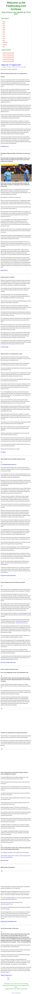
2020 (4, 29)
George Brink (18, 992)
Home (4, 21)
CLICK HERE (3, 852)
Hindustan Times (4, 270)
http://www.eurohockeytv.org (21, 622)
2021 (4, 25)
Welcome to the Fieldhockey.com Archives (16, 6)
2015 (4, 38)
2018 (4, 32)
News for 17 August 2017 (11, 65)
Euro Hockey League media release (8, 575)
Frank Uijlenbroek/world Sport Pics (9, 464)
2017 (4, 34)
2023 (4, 46)
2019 (4, 27)
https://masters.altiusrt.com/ (11, 899)
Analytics (5, 44)
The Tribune (3, 452)
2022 (4, 23)
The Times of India (4, 347)
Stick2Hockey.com (5, 146)
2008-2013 (5, 42)
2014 (4, 40)
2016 (4, 36)
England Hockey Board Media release (9, 921)
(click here (15, 659)
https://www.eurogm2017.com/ (7, 904)
